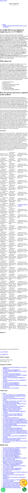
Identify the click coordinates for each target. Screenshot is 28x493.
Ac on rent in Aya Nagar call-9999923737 (12, 468)
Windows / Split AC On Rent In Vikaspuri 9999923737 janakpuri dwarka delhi (12, 409)
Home (4, 24)
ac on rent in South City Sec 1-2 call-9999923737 (14, 394)
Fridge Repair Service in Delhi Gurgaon (12, 487)
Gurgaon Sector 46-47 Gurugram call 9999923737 (14, 482)
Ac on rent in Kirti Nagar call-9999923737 (12, 429)
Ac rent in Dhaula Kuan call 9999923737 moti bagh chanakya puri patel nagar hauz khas (14, 448)
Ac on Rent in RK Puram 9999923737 (11, 450)
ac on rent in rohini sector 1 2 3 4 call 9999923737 (14, 419)
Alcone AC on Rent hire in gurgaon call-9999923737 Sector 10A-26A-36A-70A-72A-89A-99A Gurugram (15, 431)
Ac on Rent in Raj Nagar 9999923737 (11, 456)
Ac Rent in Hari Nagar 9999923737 (11, 417)
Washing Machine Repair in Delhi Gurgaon (13, 485)
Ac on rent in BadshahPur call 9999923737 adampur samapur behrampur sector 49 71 (15, 375)
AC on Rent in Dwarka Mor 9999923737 (12, 454)
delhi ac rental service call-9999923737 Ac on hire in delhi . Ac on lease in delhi (15, 458)
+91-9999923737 (4, 354)
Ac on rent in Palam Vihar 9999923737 (12, 373)
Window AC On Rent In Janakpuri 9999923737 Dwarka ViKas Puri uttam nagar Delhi (14, 407)
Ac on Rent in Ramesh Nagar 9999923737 (12, 428)
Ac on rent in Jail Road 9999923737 (11, 384)
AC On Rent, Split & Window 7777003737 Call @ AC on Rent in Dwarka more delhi (14, 401)
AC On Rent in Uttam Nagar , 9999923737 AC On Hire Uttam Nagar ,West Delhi (14, 404)
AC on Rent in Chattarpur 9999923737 (12, 464)
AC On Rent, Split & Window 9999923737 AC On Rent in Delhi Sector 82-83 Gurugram (14, 439)
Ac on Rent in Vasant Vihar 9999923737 (12, 460)
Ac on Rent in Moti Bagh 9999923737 (11, 451)
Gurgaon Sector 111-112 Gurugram (11, 387)
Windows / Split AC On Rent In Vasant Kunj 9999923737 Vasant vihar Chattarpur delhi (13, 462)
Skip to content (3, 0)
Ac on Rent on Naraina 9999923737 (11, 382)
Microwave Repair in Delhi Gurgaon (11, 486)
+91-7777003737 (4, 351)
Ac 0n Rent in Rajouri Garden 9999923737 (13, 414)
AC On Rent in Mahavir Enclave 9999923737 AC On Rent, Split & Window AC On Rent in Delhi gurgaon (15, 421)
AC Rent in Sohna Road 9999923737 (11, 369)
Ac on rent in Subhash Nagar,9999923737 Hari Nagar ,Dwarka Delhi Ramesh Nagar (15, 423)
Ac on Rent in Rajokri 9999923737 (11, 455)
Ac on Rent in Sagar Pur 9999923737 (11, 452)
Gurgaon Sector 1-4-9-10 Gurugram (11, 483)
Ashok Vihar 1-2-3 (7, 470)
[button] (3, 490)
